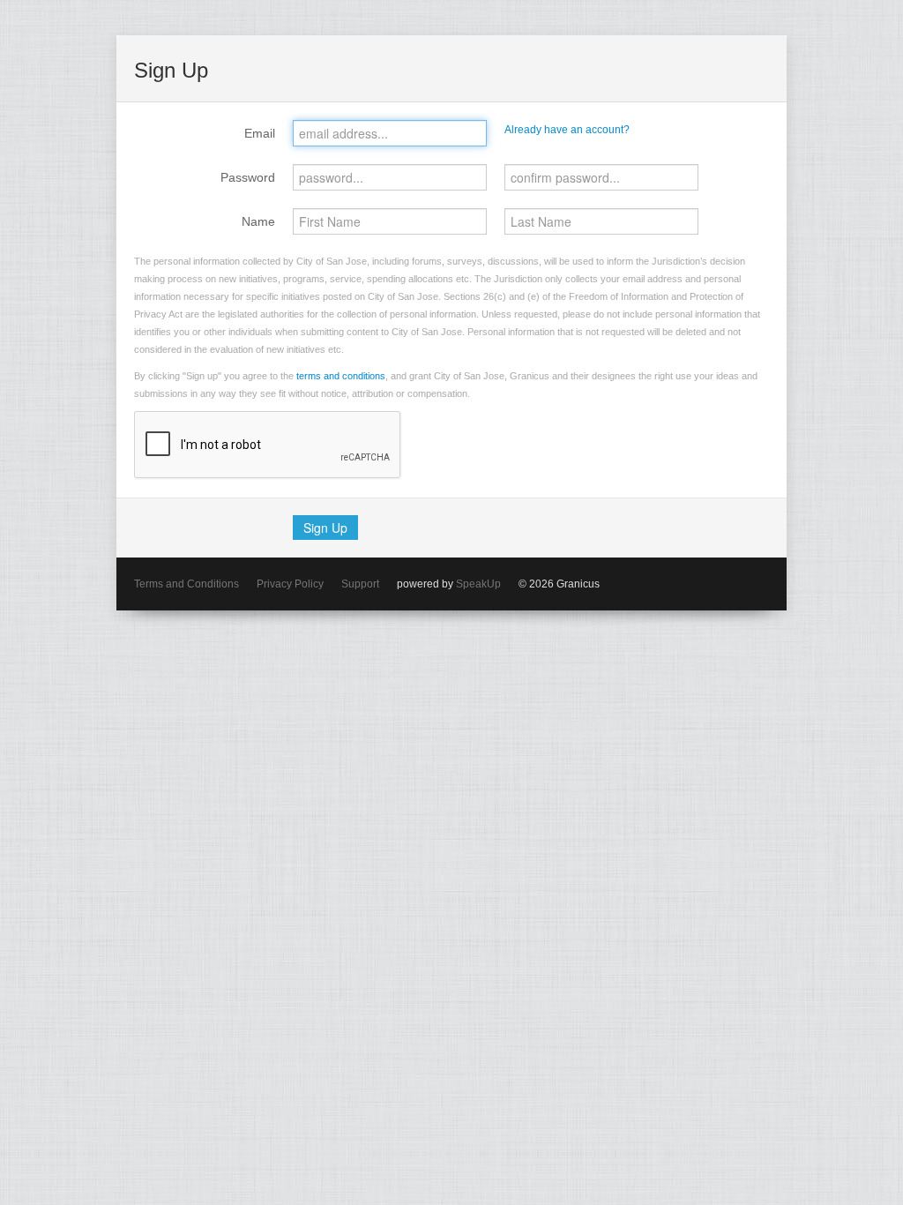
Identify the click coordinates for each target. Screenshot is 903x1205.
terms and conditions (340, 375)
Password (247, 177)
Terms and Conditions (186, 584)
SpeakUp (478, 584)
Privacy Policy (290, 584)
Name (258, 221)
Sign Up (325, 527)
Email (259, 133)
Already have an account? (567, 129)
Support (360, 584)
